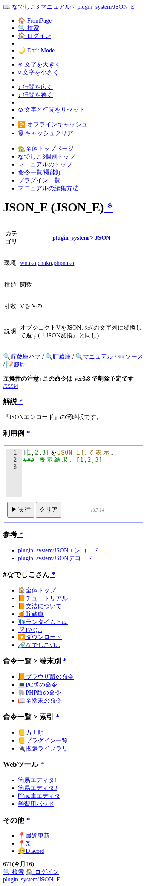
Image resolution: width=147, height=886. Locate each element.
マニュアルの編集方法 (48, 188)
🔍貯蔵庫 (58, 356)
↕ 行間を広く (35, 87)
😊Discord (31, 850)
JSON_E (124, 6)
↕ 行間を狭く (35, 95)
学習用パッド (36, 804)
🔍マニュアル (94, 356)
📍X (24, 843)
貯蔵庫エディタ (39, 796)
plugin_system (94, 6)
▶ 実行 (21, 509)
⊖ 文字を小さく (38, 72)
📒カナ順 (31, 732)
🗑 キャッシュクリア (45, 133)
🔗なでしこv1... (39, 645)
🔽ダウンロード (40, 637)
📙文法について (40, 606)
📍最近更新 (34, 835)
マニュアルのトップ (45, 164)
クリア (49, 509)
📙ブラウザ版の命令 (46, 676)
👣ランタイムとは (43, 622)
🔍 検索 (28, 28)
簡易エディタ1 (37, 780)
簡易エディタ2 (37, 788)
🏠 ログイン (34, 35)
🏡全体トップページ (46, 148)
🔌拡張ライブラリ (43, 748)
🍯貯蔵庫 (31, 614)
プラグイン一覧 (39, 180)
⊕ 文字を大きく (39, 64)
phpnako (64, 263)
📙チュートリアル (43, 598)
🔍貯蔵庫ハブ (22, 356)
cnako (45, 263)
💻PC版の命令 (37, 684)
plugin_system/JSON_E (31, 879)
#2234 (10, 386)
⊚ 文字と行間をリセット (51, 109)
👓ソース (130, 356)
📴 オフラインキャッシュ (52, 124)
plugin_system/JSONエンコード (58, 550)
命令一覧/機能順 (40, 172)
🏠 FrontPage (35, 20)
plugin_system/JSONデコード (55, 558)
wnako (28, 263)
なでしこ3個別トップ (46, 156)
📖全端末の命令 (40, 700)
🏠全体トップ (37, 590)
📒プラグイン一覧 (43, 740)
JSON (102, 237)
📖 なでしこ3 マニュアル (37, 6)
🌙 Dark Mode (36, 50)
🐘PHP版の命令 (39, 692)
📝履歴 (16, 364)
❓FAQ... (30, 630)
